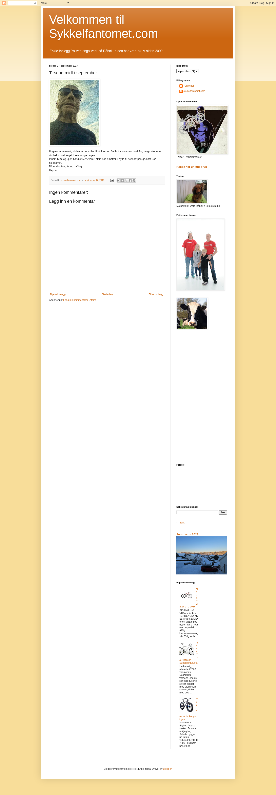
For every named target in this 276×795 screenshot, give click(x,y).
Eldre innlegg (156, 294)
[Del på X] (126, 180)
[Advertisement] (201, 396)
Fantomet (188, 85)
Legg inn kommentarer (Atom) (79, 300)
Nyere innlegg (58, 294)
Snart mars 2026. (187, 534)
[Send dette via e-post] (119, 180)
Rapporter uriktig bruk (191, 166)
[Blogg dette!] (122, 180)
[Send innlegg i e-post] (112, 180)
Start (181, 522)
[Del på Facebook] (130, 180)
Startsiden (107, 294)
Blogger (167, 768)
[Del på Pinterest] (134, 180)
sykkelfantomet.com (194, 91)
